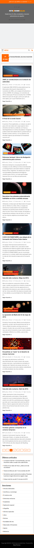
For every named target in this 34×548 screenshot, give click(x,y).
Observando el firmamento (11, 274)
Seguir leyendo (6, 101)
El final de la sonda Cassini (12, 119)
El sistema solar (8, 75)
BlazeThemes (16, 545)
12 (25, 450)
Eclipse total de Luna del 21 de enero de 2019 (16, 479)
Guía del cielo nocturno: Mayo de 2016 (16, 278)
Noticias (16, 75)
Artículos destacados (9, 488)
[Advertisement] (17, 36)
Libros (5, 153)
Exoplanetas (7, 192)
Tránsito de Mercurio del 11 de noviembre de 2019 (17, 471)
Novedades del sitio (8, 521)
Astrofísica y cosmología (10, 348)
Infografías (6, 508)
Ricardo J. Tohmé (8, 84)
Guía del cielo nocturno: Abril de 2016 (15, 389)
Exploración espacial (19, 114)
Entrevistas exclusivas (9, 498)
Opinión (5, 528)
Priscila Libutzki (8, 357)
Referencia (11, 153)
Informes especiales (8, 511)
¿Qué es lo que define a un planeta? (18, 1)
